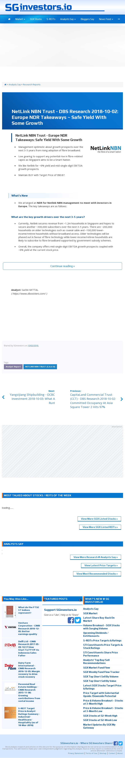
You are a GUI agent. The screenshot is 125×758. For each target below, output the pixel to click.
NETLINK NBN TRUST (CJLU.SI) (40, 367)
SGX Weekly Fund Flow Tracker (101, 672)
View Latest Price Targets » (101, 565)
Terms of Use (91, 753)
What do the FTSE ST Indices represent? (28, 610)
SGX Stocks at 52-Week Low (100, 720)
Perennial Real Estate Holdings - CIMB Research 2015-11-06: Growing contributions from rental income (29, 692)
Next (80, 600)
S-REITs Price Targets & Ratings (102, 640)
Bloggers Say (87, 19)
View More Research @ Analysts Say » (96, 557)
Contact (112, 753)
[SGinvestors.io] (5, 84)
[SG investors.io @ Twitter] (78, 619)
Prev (45, 600)
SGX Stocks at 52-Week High (100, 715)
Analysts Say (67, 19)
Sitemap (102, 753)
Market (19, 19)
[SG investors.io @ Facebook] (71, 619)
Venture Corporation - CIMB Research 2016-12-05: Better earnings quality (29, 628)
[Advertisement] (62, 451)
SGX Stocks (36, 19)
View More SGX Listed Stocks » (99, 518)
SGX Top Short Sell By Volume (100, 676)
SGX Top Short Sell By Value (99, 681)
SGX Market (90, 613)
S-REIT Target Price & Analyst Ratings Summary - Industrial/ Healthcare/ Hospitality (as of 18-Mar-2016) (29, 716)
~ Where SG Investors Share (86, 743)
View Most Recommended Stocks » (97, 573)
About (120, 753)
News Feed (105, 19)
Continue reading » (62, 266)
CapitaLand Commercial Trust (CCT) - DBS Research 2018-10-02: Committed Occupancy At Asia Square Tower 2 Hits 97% (93, 401)
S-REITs (51, 19)
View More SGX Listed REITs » (100, 527)
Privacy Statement (76, 753)
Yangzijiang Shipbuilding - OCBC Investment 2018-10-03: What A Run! (32, 399)
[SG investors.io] (9, 19)
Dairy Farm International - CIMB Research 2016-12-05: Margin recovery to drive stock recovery (29, 669)
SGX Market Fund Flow (96, 667)
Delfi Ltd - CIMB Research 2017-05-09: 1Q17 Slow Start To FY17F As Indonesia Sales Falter (28, 648)
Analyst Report (13, 367)
